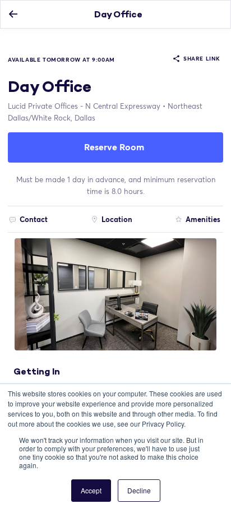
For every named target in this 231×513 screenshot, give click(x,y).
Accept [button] (91, 490)
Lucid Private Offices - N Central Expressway (84, 106)
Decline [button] (139, 490)
